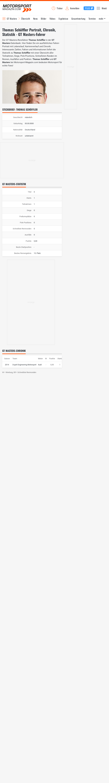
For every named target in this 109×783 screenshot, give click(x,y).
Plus (87, 8)
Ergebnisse (63, 18)
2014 (7, 365)
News (35, 18)
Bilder (43, 18)
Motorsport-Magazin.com (17, 8)
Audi (40, 365)
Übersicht (25, 18)
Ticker (60, 8)
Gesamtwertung (78, 18)
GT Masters (12, 18)
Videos (52, 18)
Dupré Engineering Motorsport (24, 365)
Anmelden (74, 8)
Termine (92, 18)
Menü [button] (104, 8)
